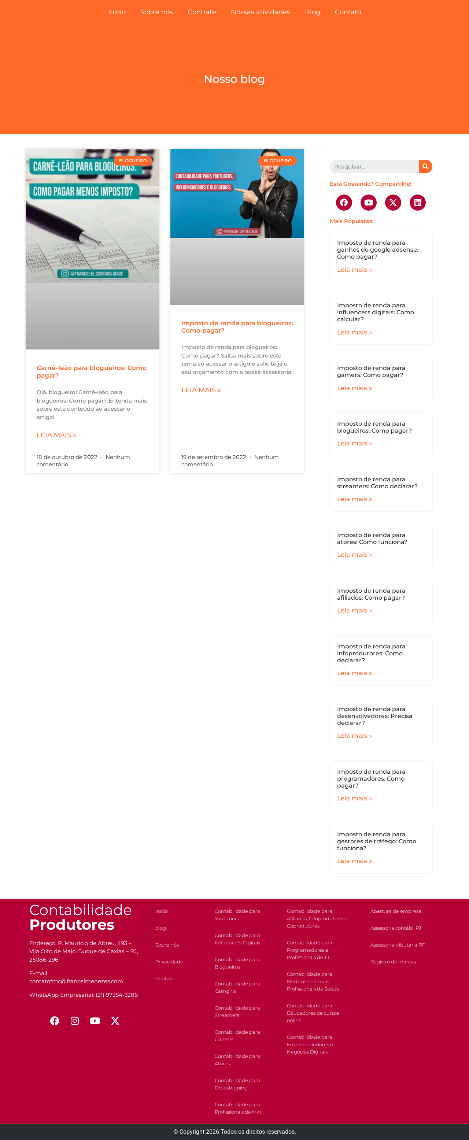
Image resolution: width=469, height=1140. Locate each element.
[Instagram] (75, 1021)
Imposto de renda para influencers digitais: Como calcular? (375, 312)
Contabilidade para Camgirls (237, 987)
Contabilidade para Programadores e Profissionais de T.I (309, 950)
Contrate (202, 12)
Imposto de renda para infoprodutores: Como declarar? (371, 653)
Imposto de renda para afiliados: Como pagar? (371, 594)
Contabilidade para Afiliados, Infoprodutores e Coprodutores (317, 918)
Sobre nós (156, 12)
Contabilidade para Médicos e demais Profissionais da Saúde (313, 981)
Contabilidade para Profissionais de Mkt (238, 1108)
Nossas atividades (260, 12)
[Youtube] (369, 203)
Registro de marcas (393, 962)
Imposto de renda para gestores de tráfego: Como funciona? (376, 841)
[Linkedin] (418, 203)
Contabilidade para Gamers (237, 1035)
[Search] (425, 166)
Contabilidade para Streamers (237, 1011)
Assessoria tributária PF (397, 945)
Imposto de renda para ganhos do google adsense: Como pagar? (377, 249)
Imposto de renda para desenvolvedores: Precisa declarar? (375, 716)
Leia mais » (56, 435)
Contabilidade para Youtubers (237, 914)
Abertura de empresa (395, 911)
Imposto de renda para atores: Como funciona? (372, 538)
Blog (312, 12)
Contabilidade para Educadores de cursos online (313, 1013)
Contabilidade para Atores (237, 1059)
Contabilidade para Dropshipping (237, 1084)
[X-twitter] (393, 203)
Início (117, 12)
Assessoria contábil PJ (395, 928)
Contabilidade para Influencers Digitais (237, 938)
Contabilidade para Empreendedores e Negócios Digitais (310, 1044)
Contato (348, 12)
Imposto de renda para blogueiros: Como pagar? (374, 427)
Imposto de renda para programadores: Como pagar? (371, 778)
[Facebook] (344, 203)
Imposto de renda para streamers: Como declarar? (377, 483)
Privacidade (169, 962)
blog (160, 928)
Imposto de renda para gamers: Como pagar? (371, 371)
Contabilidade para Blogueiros (237, 963)
